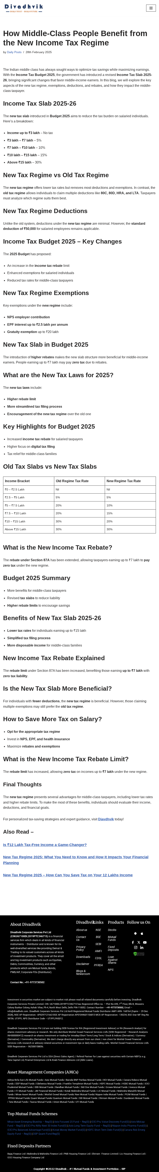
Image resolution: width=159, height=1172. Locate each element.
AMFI (98, 951)
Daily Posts (14, 52)
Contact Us (81, 938)
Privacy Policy (80, 948)
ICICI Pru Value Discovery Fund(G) (110, 1121)
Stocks (112, 930)
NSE (98, 930)
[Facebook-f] (132, 942)
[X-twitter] (138, 942)
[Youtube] (144, 942)
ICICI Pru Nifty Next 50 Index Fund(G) (46, 1125)
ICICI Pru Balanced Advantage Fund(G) (29, 1129)
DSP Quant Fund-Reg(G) (46, 1133)
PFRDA (98, 965)
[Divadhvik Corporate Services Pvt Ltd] (24, 8)
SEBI (98, 944)
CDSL (98, 958)
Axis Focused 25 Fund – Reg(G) (71, 1121)
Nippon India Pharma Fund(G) (129, 1125)
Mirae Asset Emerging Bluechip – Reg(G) (29, 1121)
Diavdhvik (106, 819)
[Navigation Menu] (151, 8)
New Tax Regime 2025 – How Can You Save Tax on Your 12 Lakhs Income (68, 875)
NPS (110, 969)
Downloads (83, 957)
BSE (98, 937)
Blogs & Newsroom (83, 972)
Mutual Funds (112, 938)
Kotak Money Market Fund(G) (69, 1129)
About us (81, 930)
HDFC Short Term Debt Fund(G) (104, 1129)
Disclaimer (82, 964)
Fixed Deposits (113, 948)
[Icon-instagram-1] (135, 947)
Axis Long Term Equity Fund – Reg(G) (89, 1125)
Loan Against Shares (112, 959)
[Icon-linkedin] (141, 947)
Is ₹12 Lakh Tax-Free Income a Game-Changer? (45, 845)
